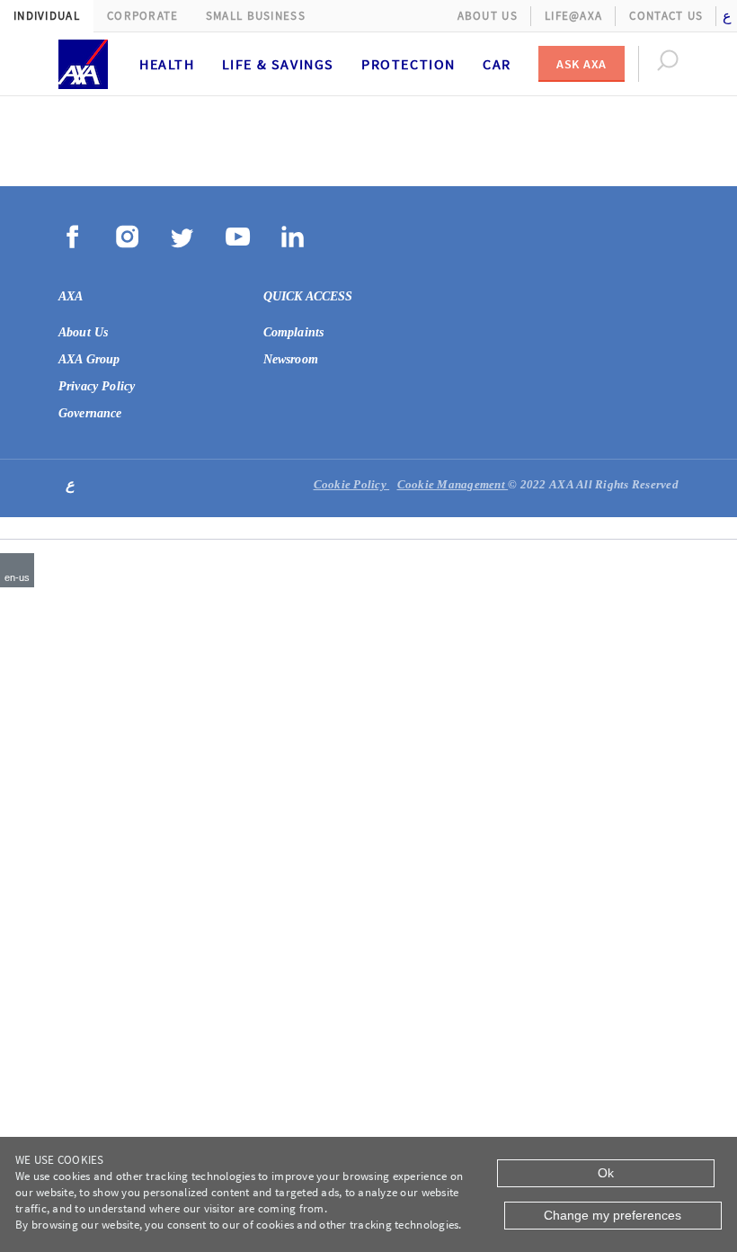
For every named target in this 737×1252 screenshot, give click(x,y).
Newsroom (290, 359)
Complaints (293, 332)
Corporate (143, 15)
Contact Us (666, 15)
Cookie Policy (352, 484)
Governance (90, 413)
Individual (46, 15)
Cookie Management (453, 484)
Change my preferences (612, 1215)
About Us (487, 15)
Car (497, 64)
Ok (606, 1173)
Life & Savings (278, 64)
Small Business (256, 15)
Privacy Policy (96, 386)
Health (167, 64)
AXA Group (89, 359)
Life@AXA (573, 15)
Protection (408, 64)
